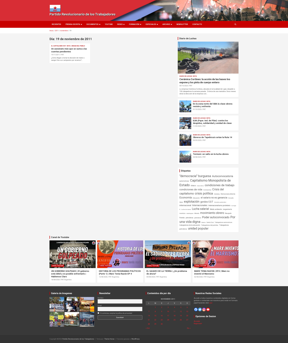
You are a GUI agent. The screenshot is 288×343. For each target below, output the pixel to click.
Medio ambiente (216, 209)
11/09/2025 (197, 126)
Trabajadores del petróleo (209, 225)
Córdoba (217, 194)
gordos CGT (206, 201)
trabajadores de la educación (189, 225)
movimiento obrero (212, 213)
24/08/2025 (197, 157)
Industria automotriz (220, 202)
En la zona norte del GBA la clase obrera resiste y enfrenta (212, 105)
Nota (69, 46)
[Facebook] (196, 309)
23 (162, 320)
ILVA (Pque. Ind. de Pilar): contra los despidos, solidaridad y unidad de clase (212, 121)
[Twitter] (200, 309)
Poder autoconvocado (215, 217)
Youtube (109, 24)
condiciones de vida (190, 189)
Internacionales (199, 205)
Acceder (197, 321)
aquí (210, 303)
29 (155, 324)
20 (187, 316)
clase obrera (200, 186)
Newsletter (182, 24)
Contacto (197, 24)
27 (187, 320)
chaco (193, 185)
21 (149, 320)
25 (174, 320)
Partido (182, 218)
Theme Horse (109, 339)
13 (187, 311)
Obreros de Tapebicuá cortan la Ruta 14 (212, 137)
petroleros (197, 218)
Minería (196, 213)
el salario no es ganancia (214, 197)
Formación (134, 24)
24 (168, 320)
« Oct (148, 328)
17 (168, 316)
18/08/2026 (55, 280)
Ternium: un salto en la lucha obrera (210, 154)
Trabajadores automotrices (223, 222)
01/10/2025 (197, 109)
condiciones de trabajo (219, 185)
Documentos (92, 24)
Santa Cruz (210, 222)
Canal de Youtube (60, 237)
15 (155, 316)
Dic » (188, 328)
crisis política (204, 193)
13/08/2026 (103, 277)
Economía (185, 197)
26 (181, 320)
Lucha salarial (200, 208)
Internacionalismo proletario (219, 205)
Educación (196, 198)
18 (174, 316)
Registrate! (198, 324)
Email (100, 305)
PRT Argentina (66, 280)
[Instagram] (204, 309)
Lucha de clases (186, 209)
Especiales (151, 24)
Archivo (166, 24)
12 (181, 311)
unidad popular (198, 228)
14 (149, 316)
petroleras (189, 218)
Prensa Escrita (73, 24)
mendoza (182, 213)
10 (168, 311)
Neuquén (228, 213)
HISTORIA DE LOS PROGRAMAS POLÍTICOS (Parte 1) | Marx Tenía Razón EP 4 (120, 272)
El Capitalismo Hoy (58, 46)
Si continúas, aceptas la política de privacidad (116, 313)
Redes (120, 24)
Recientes (56, 24)
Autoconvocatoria (222, 176)
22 (155, 320)
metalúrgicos (189, 213)
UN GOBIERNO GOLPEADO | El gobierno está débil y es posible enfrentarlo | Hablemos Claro (70, 274)
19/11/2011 (55, 55)
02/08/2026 (198, 277)
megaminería (227, 209)
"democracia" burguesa (195, 176)
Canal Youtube (57, 266)
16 (162, 316)
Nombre (100, 298)
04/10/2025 (183, 86)
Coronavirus (207, 190)
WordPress (135, 339)
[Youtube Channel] (208, 309)
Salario (203, 222)
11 (174, 311)
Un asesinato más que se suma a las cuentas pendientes (69, 50)
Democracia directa (228, 194)
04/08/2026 (150, 277)
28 (149, 324)
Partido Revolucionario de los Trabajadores (82, 14)
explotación (191, 201)
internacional (185, 205)
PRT (62, 55)
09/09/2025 (197, 140)
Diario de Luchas (188, 38)
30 (162, 324)
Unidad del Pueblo (78, 46)
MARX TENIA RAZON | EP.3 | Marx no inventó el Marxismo (212, 272)
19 (181, 316)
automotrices (184, 181)
